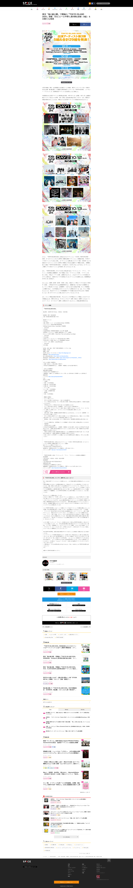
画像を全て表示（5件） (67, 82)
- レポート (84, 869)
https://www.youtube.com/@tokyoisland (57, 359)
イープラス (45, 856)
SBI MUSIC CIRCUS (49, 847)
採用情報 (98, 869)
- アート (69, 872)
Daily (50, 709)
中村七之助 (85, 847)
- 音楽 (69, 864)
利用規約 (98, 871)
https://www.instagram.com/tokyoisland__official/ (70, 357)
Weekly (66, 709)
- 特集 (83, 872)
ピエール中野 (53, 634)
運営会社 (98, 864)
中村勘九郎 (47, 850)
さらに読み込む (66, 837)
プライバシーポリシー (100, 872)
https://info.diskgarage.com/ (65, 353)
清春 (46, 634)
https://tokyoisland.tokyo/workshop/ (59, 467)
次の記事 (85, 626)
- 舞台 (69, 865)
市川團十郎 (53, 844)
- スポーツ (69, 874)
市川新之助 (61, 844)
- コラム (83, 871)
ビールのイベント (79, 844)
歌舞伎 (46, 844)
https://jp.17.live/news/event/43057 (59, 449)
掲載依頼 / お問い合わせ (100, 867)
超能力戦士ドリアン (73, 634)
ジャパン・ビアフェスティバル (64, 847)
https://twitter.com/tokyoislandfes (61, 356)
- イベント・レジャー (72, 867)
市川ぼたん (69, 844)
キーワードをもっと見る (84, 853)
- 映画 (69, 876)
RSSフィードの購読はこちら (67, 594)
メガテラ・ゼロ (62, 634)
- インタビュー (84, 867)
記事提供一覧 (98, 865)
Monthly (82, 709)
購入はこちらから (60, 472)
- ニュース (84, 865)
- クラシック (70, 869)
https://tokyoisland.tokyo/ (53, 354)
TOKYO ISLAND (59, 637)
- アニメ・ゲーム (71, 871)
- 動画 (83, 864)
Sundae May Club (49, 637)
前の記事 (47, 626)
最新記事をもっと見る (84, 792)
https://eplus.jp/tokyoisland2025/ (55, 376)
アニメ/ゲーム (77, 847)
